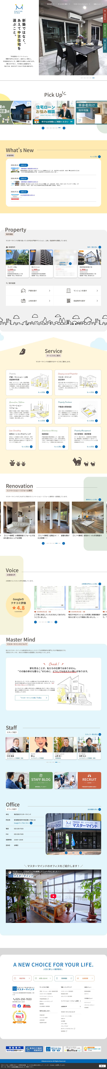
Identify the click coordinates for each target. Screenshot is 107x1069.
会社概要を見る (93, 809)
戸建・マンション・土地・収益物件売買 (49, 991)
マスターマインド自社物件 (46, 993)
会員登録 (85, 978)
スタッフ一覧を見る (91, 734)
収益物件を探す (79, 301)
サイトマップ (87, 1002)
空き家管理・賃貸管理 (45, 1006)
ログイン (86, 993)
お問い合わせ (43, 978)
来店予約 (22, 978)
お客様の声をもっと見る (89, 584)
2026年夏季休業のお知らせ (27, 195)
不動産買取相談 (43, 998)
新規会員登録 (87, 991)
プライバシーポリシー (89, 1005)
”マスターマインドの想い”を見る (31, 698)
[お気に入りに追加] (27, 251)
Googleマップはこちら (21, 823)
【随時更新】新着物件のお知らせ (29, 182)
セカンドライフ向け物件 (66, 996)
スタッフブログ (64, 1026)
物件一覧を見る (92, 247)
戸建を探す (32, 290)
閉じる (102, 1066)
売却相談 (64, 978)
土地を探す (32, 301)
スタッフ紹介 (64, 1023)
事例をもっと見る (91, 499)
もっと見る (93, 156)
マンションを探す (80, 290)
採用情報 (63, 1031)
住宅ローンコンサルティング (46, 1001)
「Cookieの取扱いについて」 (17, 1066)
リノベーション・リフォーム (46, 996)
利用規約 (86, 1007)
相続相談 (42, 1004)
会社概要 (63, 1021)
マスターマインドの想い (66, 1016)
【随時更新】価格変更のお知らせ (29, 168)
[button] (48, 127)
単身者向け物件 (64, 993)
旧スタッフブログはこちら (67, 1028)
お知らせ (63, 1018)
